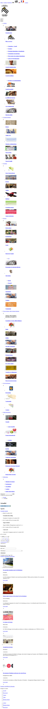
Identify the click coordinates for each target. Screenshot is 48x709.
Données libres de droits (11, 474)
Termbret (10, 48)
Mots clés (2, 548)
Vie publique (8, 486)
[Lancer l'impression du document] (7, 506)
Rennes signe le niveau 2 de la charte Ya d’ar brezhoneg (14, 596)
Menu (1, 2)
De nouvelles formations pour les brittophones (12, 570)
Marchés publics (9, 114)
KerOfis (7, 448)
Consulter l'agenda (4, 511)
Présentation (8, 392)
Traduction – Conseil (12, 46)
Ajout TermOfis (11, 426)
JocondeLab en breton (8, 647)
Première (2, 556)
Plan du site (5, 692)
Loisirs (7, 245)
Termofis (7, 421)
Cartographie (8, 401)
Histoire (7, 126)
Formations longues (10, 207)
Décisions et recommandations (14, 80)
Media (7, 329)
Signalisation (8, 291)
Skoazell (10, 283)
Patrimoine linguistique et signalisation (16, 51)
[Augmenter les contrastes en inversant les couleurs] (4, 506)
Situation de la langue (10, 481)
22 (2, 542)
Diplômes (7, 198)
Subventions (8, 275)
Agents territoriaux (10, 216)
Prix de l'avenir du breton (11, 380)
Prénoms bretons (9, 355)
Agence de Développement (13, 58)
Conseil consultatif (9, 89)
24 (4, 542)
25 (6, 542)
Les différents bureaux (10, 97)
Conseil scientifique (10, 75)
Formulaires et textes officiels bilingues (14, 320)
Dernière (13, 556)
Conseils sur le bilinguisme (11, 372)
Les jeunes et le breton (7, 622)
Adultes (7, 190)
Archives (10, 440)
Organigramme (9, 32)
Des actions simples (10, 363)
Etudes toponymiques (10, 491)
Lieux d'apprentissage (10, 173)
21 (1, 542)
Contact (26, 2)
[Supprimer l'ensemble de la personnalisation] (5, 506)
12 (7, 539)
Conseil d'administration (11, 67)
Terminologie (8, 308)
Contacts (7, 409)
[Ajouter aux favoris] (10, 506)
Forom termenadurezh (10, 435)
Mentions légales (6, 699)
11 (9, 556)
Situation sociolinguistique (11, 144)
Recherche (10, 2)
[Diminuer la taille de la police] (1, 506)
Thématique (2, 550)
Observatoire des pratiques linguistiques (16, 56)
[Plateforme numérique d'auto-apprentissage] (11, 179)
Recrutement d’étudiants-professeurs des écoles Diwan (14, 673)
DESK (9, 280)
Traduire (7, 300)
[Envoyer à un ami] (9, 506)
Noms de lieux (8, 152)
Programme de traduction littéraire (13, 267)
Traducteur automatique (11, 457)
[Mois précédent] (0, 534)
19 (7, 540)
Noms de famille (9, 161)
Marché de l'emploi (10, 253)
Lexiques (7, 489)
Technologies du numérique (14, 53)
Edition (7, 337)
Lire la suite (5, 580)
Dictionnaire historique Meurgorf (13, 466)
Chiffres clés (8, 135)
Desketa (7, 181)
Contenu (5, 2)
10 (8, 556)
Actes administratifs (10, 106)
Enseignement (8, 236)
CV (9, 258)
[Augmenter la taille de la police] (3, 506)
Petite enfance (8, 228)
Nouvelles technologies (10, 346)
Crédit (4, 697)
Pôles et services (9, 41)
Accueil (4, 497)
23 (3, 542)
